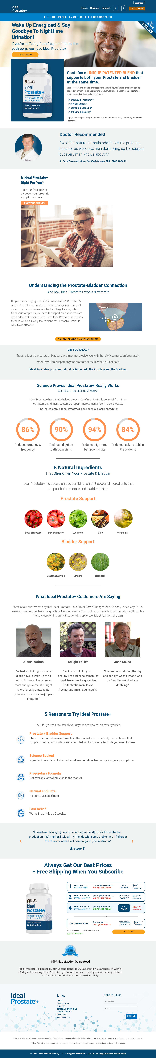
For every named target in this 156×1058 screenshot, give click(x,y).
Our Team (61, 1014)
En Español (139, 3)
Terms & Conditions (67, 1009)
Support (106, 8)
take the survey (34, 203)
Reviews (94, 8)
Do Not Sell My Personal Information (107, 1053)
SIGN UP (131, 1016)
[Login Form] (115, 8)
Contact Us (63, 1003)
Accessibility (63, 1017)
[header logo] (19, 8)
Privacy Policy (64, 1012)
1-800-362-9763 (101, 17)
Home (84, 8)
